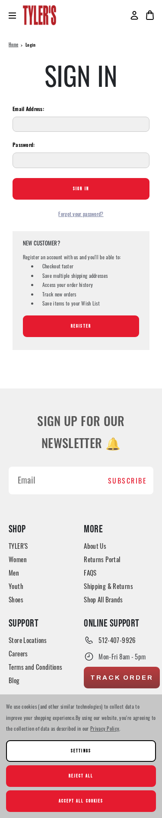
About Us (95, 546)
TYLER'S (18, 546)
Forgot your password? (80, 213)
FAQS (90, 572)
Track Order (121, 677)
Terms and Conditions (36, 667)
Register (81, 326)
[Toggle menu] (16, 15)
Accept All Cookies (81, 801)
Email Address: (28, 109)
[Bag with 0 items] (149, 15)
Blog (14, 680)
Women (18, 559)
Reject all (81, 775)
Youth (16, 586)
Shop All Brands (103, 599)
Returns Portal (102, 559)
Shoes (16, 599)
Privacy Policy (104, 728)
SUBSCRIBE (127, 480)
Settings (81, 750)
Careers (18, 653)
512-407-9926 (117, 640)
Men (14, 572)
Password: (24, 145)
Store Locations (28, 640)
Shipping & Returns (108, 586)
